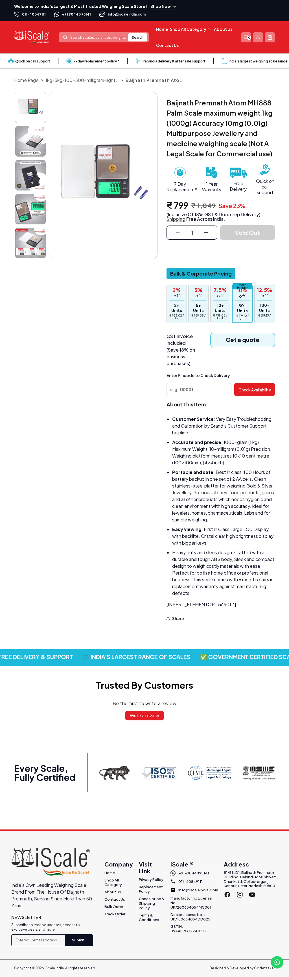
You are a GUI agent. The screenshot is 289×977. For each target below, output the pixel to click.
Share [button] (178, 618)
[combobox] (104, 37)
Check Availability (254, 389)
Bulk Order (113, 906)
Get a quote (242, 339)
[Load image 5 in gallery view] (30, 243)
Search (137, 37)
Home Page (26, 80)
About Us (112, 892)
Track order (114, 914)
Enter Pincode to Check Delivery (198, 375)
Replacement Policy (151, 889)
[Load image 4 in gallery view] (30, 209)
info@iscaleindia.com (127, 14)
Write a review (144, 715)
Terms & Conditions (149, 917)
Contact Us (114, 899)
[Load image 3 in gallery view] (30, 175)
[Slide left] (30, 94)
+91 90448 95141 (76, 14)
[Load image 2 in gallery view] (30, 141)
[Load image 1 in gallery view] (30, 107)
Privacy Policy (151, 879)
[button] (191, 29)
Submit (78, 940)
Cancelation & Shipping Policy (151, 903)
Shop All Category (113, 882)
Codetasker (264, 968)
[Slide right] (30, 255)
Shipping (176, 219)
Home (109, 872)
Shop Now (160, 6)
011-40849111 (34, 14)
